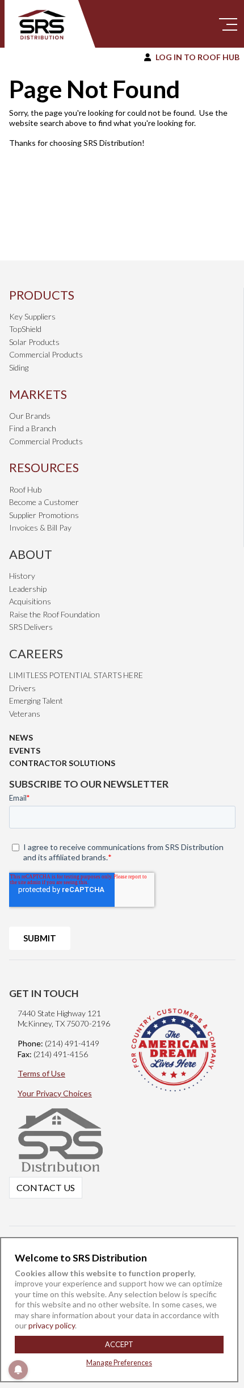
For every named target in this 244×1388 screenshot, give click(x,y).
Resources (44, 467)
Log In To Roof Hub (197, 57)
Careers (36, 653)
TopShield (25, 329)
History (22, 576)
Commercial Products (46, 354)
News (21, 737)
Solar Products (34, 342)
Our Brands (30, 415)
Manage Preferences (119, 1362)
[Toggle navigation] (228, 24)
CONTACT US (45, 1187)
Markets (38, 394)
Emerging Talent (36, 700)
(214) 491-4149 (72, 1043)
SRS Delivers (31, 627)
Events (24, 750)
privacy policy (51, 1325)
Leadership (28, 589)
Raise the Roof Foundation (54, 614)
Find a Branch (32, 428)
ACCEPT (119, 1344)
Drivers (22, 688)
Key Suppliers (32, 316)
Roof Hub (25, 489)
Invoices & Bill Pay (40, 527)
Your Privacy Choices (55, 1093)
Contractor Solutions (62, 763)
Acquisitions (30, 601)
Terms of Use (41, 1073)
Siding (18, 367)
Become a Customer (44, 502)
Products (41, 294)
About (30, 554)
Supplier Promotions (44, 515)
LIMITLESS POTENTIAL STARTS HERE (76, 675)
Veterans (24, 713)
